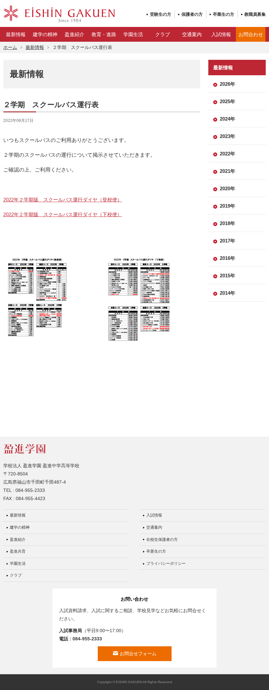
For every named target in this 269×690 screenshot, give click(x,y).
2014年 (227, 293)
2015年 (227, 275)
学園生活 (133, 34)
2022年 (227, 153)
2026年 (227, 84)
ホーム (10, 47)
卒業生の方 (223, 14)
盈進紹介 (74, 34)
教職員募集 (255, 14)
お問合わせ (250, 34)
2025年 (227, 101)
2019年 (227, 206)
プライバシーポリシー (166, 563)
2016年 (227, 258)
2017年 (227, 240)
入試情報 (221, 34)
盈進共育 (18, 551)
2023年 (227, 136)
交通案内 (192, 34)
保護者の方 (192, 14)
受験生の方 (160, 14)
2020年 (227, 188)
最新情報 (16, 34)
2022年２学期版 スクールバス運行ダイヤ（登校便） (62, 199)
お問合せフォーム (138, 653)
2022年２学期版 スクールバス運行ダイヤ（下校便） (62, 214)
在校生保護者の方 (162, 539)
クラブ (162, 34)
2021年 (227, 171)
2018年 (227, 223)
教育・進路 (104, 34)
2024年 (227, 119)
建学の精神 (45, 34)
